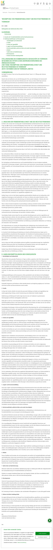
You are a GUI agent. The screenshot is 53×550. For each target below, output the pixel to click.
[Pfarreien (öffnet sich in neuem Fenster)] (43, 3)
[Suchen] (49, 8)
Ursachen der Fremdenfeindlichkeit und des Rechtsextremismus (18, 37)
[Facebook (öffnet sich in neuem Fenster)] (40, 3)
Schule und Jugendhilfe (12, 44)
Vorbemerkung (7, 34)
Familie (8, 42)
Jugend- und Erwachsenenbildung (14, 46)
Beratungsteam (10, 53)
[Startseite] (2, 3)
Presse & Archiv (12, 12)
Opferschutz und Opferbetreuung (14, 52)
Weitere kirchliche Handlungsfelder (15, 55)
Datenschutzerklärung (21, 542)
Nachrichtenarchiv (21, 12)
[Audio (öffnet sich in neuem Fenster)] (34, 3)
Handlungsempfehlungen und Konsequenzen (14, 39)
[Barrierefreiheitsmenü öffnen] (50, 520)
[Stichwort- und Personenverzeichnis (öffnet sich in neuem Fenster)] (46, 3)
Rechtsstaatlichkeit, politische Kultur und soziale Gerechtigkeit (21, 48)
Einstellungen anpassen (42, 537)
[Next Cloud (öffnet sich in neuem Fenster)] (49, 3)
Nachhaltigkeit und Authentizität (14, 40)
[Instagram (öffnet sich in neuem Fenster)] (37, 3)
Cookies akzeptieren (42, 533)
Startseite (5, 12)
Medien (8, 50)
